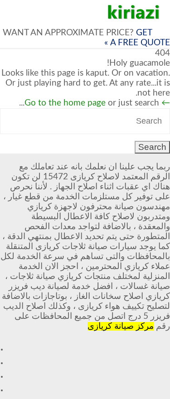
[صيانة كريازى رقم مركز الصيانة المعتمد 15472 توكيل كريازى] (134, 12)
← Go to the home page (97, 103)
